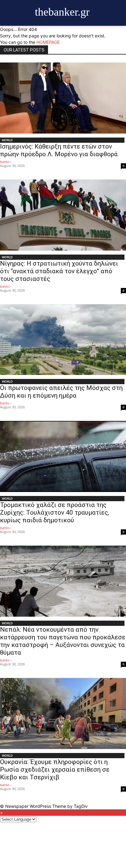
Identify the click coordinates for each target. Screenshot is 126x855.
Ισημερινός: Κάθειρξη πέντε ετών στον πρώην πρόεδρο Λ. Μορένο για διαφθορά (59, 150)
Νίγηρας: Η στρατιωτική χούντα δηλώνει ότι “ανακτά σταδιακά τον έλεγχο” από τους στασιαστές (59, 271)
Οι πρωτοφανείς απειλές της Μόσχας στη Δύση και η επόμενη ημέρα (61, 391)
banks (4, 161)
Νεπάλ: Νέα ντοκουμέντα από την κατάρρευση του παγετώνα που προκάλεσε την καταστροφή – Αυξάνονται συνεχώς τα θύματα (62, 641)
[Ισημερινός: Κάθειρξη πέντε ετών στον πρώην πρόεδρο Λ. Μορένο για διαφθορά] (63, 98)
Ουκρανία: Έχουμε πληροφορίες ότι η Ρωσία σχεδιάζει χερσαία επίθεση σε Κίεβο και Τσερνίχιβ (54, 769)
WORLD (7, 140)
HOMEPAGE (48, 42)
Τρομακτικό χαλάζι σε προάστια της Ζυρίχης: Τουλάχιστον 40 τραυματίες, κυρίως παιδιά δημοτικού (54, 512)
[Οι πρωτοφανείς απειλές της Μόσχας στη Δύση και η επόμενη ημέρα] (63, 339)
